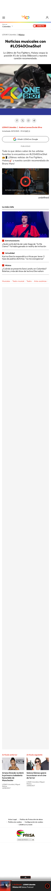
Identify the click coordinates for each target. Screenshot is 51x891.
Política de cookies (15, 822)
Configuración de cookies (34, 822)
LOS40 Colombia (25, 17)
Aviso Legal (12, 819)
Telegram (34, 120)
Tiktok (15, 798)
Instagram (20, 798)
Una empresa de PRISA (25, 833)
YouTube (25, 798)
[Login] (47, 17)
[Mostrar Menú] (3, 17)
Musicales (6, 281)
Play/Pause (25, 181)
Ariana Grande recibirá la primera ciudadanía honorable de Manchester (13, 777)
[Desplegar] (25, 877)
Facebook (17, 120)
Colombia (6, 26)
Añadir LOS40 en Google (27, 139)
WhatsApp (28, 120)
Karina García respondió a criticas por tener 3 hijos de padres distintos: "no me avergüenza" (23, 257)
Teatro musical (18, 281)
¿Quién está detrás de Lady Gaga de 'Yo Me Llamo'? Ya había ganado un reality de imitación (24, 245)
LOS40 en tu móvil (25, 825)
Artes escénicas (40, 281)
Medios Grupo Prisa (25, 839)
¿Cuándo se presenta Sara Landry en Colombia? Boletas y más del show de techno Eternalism (24, 269)
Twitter (22, 120)
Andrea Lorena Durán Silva (30, 127)
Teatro (29, 281)
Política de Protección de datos (31, 819)
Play (47, 886)
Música (21, 35)
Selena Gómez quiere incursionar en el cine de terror (36, 775)
